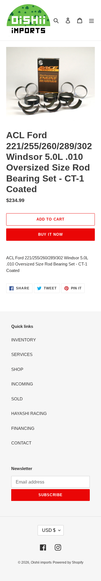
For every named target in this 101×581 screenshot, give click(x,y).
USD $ (49, 530)
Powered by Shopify (68, 562)
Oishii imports (41, 562)
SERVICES (22, 354)
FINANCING (23, 428)
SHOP (17, 369)
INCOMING (22, 384)
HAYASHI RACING (29, 413)
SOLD (17, 398)
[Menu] (91, 20)
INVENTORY (23, 339)
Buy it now (50, 234)
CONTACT (21, 443)
